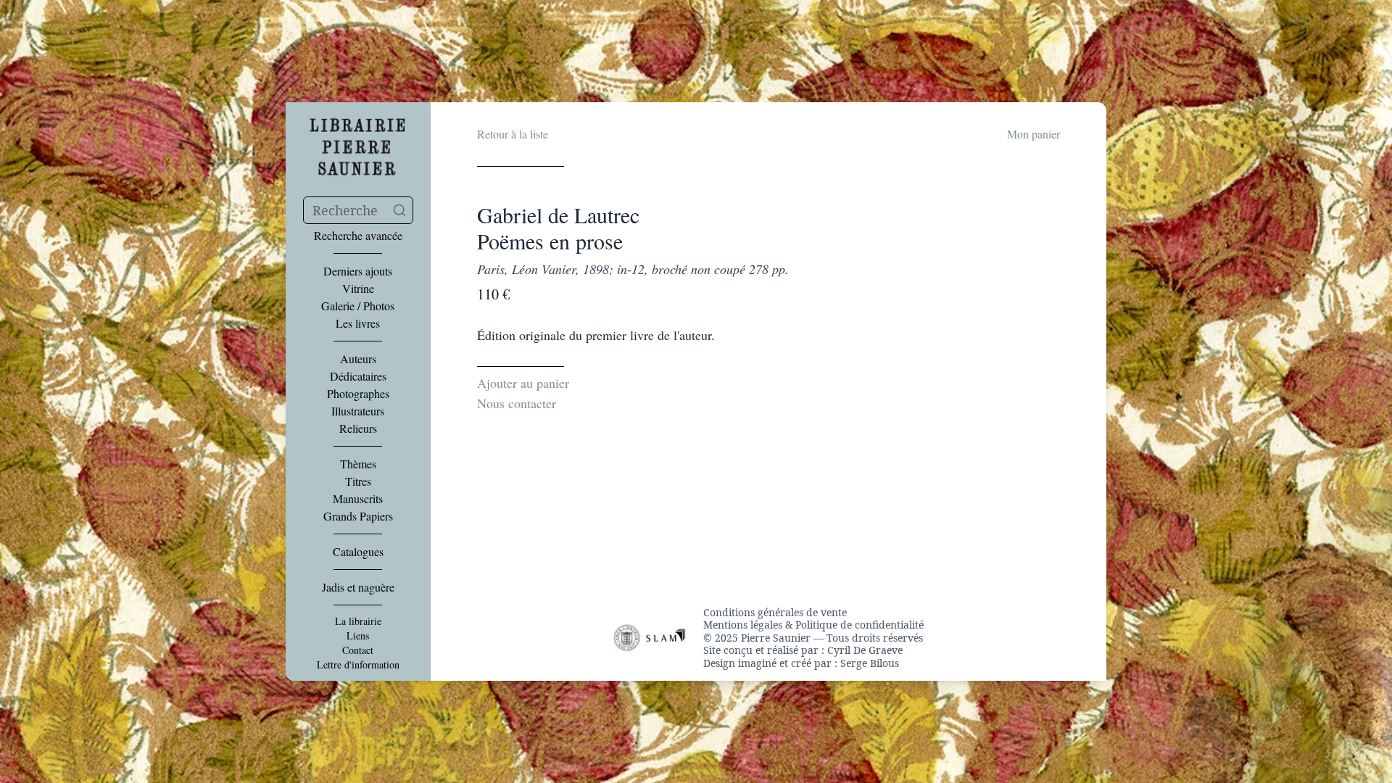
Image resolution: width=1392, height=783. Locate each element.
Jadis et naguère (358, 587)
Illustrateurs (357, 411)
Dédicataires (358, 376)
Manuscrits (358, 499)
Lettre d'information (358, 664)
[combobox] (358, 210)
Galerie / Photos (357, 306)
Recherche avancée (358, 235)
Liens (358, 635)
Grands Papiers (358, 516)
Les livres (358, 323)
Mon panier (1033, 133)
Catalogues (358, 552)
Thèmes (358, 464)
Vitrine (358, 288)
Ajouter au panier (523, 383)
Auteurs (358, 359)
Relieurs (358, 428)
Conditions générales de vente (775, 612)
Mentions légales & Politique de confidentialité (813, 624)
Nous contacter (516, 403)
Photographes (358, 393)
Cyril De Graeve (865, 650)
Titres (358, 481)
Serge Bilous (869, 663)
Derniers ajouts (357, 271)
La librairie (358, 621)
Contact (357, 650)
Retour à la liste (512, 133)
